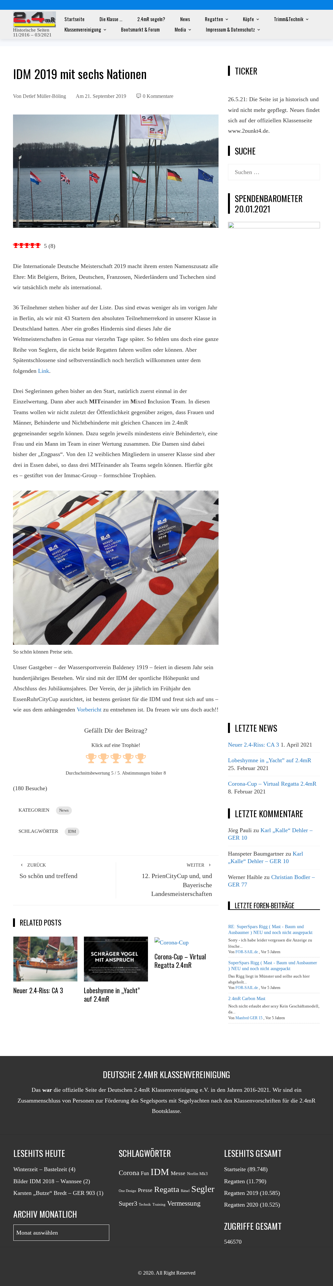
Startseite (74, 18)
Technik (145, 1204)
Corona (129, 1173)
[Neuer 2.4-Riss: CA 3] (45, 958)
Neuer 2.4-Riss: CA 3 (38, 990)
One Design (127, 1191)
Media (180, 29)
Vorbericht (89, 709)
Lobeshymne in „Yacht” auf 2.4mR (112, 994)
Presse (145, 1190)
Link (43, 371)
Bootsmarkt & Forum (140, 29)
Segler (202, 1189)
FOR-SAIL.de (246, 952)
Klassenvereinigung (82, 29)
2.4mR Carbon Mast (246, 998)
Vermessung (184, 1203)
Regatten (214, 18)
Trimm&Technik (288, 18)
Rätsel (185, 1191)
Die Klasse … (111, 18)
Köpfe (248, 18)
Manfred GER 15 (248, 1018)
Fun (145, 1173)
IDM (72, 831)
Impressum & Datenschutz (230, 29)
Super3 (128, 1203)
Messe (178, 1173)
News (185, 18)
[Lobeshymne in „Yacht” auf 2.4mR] (116, 958)
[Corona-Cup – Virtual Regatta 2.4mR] (171, 942)
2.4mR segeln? (151, 18)
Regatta (166, 1189)
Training (159, 1204)
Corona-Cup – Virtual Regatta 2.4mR (180, 961)
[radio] (91, 759)
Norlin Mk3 (197, 1173)
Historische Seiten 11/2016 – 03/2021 (32, 32)
